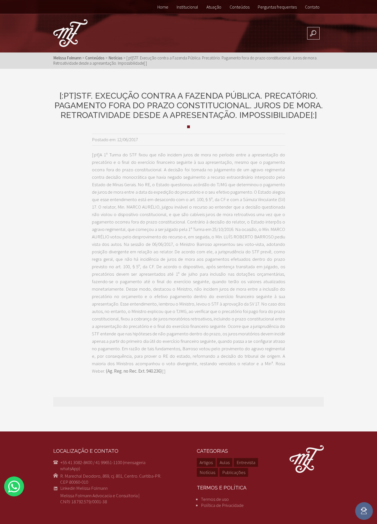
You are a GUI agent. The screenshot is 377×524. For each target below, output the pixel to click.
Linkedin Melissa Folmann (84, 488)
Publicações (233, 472)
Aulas (225, 462)
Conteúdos (239, 7)
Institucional (187, 7)
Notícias (207, 472)
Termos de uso (215, 499)
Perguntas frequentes (277, 7)
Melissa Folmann (67, 57)
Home (162, 7)
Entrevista (246, 462)
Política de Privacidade (222, 505)
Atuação (213, 7)
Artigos (206, 462)
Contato (312, 7)
